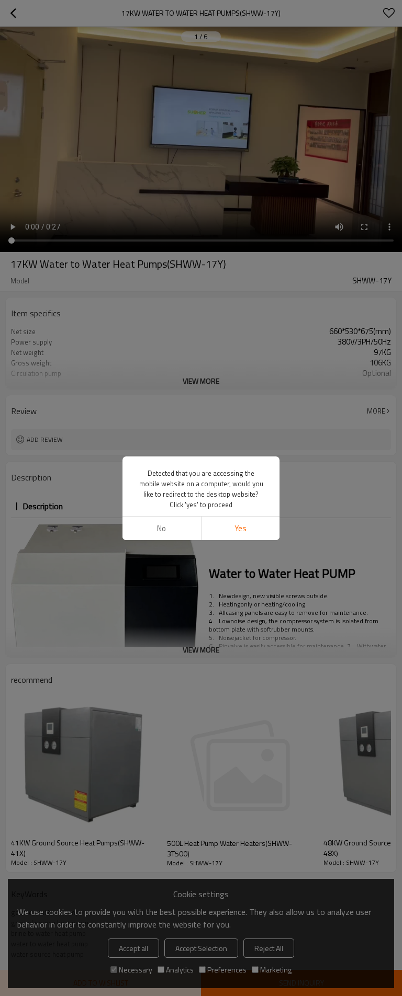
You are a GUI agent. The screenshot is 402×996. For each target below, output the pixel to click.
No (161, 528)
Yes (240, 528)
